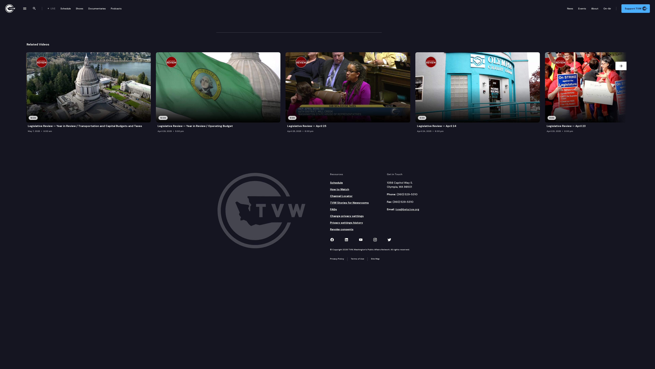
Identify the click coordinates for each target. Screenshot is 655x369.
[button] (621, 93)
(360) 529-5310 (407, 194)
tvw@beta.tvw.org (407, 209)
